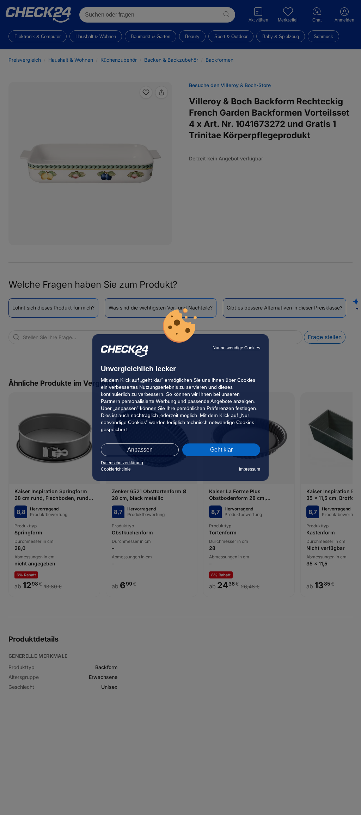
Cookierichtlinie (116, 469)
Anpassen (140, 450)
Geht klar (221, 450)
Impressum (249, 469)
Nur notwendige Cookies (236, 347)
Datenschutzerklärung (122, 462)
